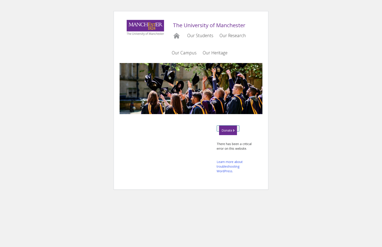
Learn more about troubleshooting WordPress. (230, 166)
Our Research (233, 35)
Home (176, 35)
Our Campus (184, 53)
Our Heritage (215, 53)
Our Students (200, 35)
